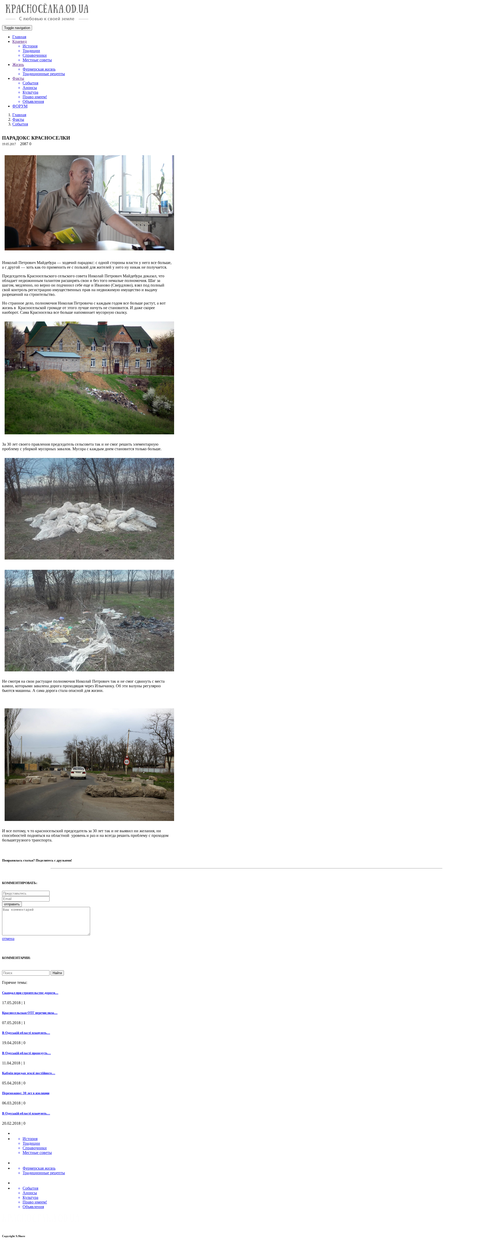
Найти (57, 973)
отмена (8, 938)
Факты (18, 78)
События (20, 124)
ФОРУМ (19, 106)
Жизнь (18, 64)
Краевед (19, 41)
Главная (19, 37)
